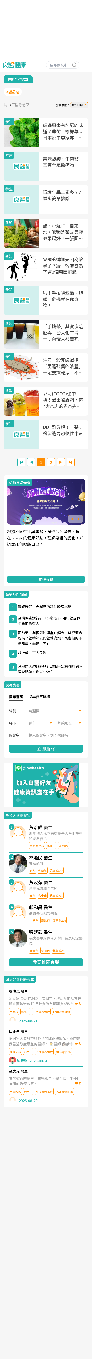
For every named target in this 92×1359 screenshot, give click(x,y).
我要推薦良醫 (46, 962)
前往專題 (46, 579)
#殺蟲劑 (12, 91)
